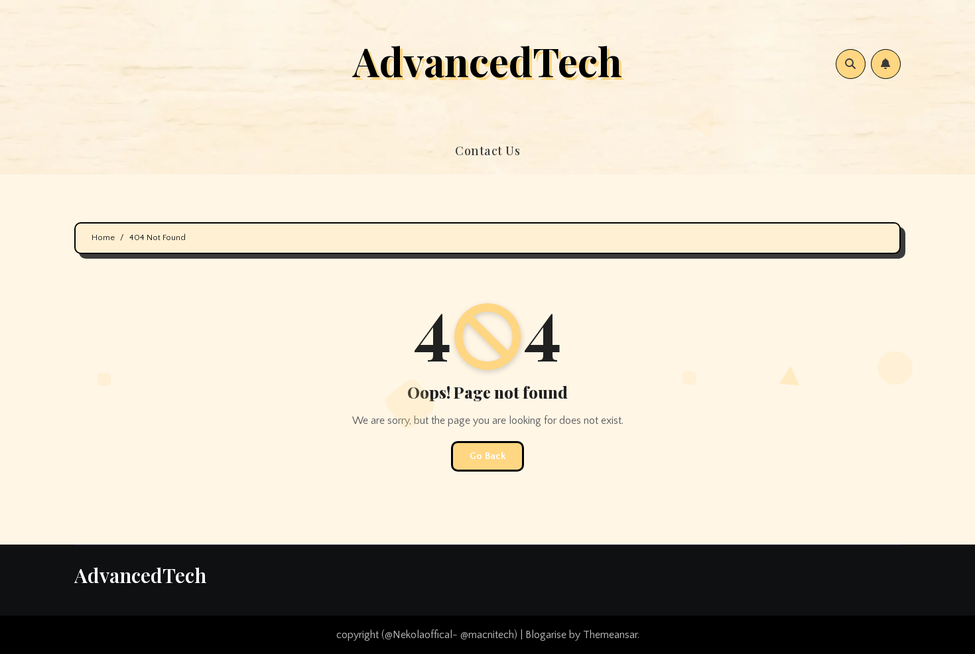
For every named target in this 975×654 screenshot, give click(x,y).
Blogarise (545, 635)
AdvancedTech (487, 60)
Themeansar (610, 635)
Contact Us (487, 151)
